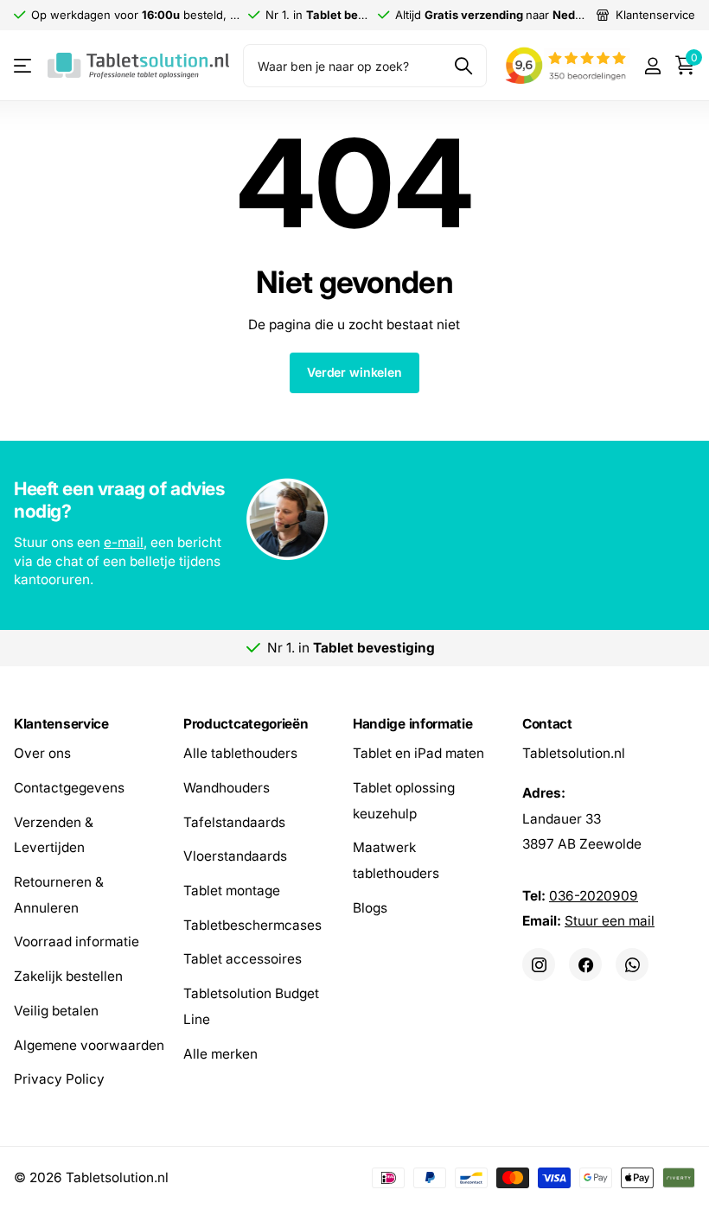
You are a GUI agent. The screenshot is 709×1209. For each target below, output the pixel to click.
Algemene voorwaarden (89, 1045)
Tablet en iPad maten (418, 753)
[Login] (652, 66)
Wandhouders (226, 787)
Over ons (42, 753)
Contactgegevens (69, 787)
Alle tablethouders (240, 753)
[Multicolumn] (354, 521)
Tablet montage (231, 890)
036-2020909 (593, 896)
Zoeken (463, 65)
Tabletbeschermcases (252, 925)
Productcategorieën (245, 724)
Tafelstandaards (234, 822)
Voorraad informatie (76, 942)
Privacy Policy (59, 1079)
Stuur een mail (610, 921)
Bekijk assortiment (24, 66)
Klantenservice (61, 724)
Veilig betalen (56, 1010)
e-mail (124, 542)
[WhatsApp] (632, 964)
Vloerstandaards (235, 857)
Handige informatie (412, 724)
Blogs (370, 908)
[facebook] (585, 964)
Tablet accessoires (242, 959)
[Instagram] (538, 964)
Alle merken (220, 1054)
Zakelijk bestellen (68, 976)
